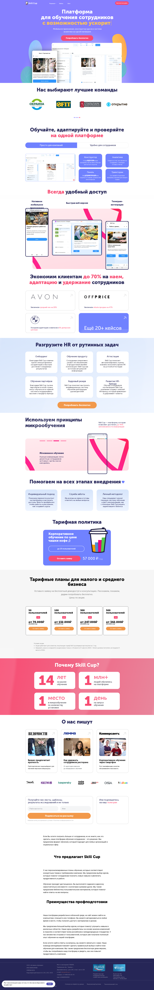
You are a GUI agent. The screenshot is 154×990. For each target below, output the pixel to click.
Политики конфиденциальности (63, 820)
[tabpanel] (77, 166)
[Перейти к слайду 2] (76, 117)
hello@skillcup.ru (65, 972)
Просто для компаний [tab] (51, 145)
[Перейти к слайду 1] (74, 117)
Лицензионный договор (94, 984)
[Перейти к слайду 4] (79, 117)
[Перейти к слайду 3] (77, 117)
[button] (122, 3)
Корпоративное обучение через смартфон (112, 761)
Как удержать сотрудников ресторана (76, 761)
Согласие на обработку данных (74, 984)
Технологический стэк (111, 984)
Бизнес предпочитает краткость (39, 761)
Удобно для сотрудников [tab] (103, 145)
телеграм (112, 802)
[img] (112, 747)
